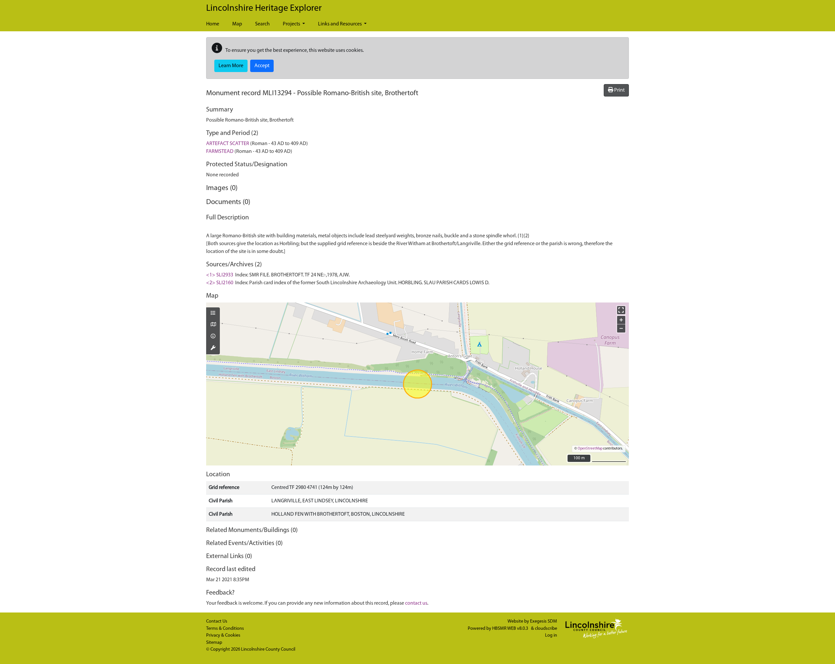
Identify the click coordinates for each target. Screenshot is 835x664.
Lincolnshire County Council (268, 649)
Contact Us (216, 621)
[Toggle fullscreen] (621, 310)
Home (212, 24)
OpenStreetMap (590, 448)
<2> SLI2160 (219, 283)
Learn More (231, 65)
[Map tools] (213, 348)
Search (262, 24)
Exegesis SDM (543, 621)
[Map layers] (213, 313)
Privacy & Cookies (223, 635)
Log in (551, 635)
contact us (416, 603)
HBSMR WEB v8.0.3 (510, 628)
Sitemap (214, 642)
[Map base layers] (213, 325)
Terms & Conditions (225, 628)
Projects (292, 24)
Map (237, 24)
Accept (261, 65)
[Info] (213, 337)
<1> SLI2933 (219, 275)
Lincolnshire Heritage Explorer (264, 8)
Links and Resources (340, 24)
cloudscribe (546, 628)
